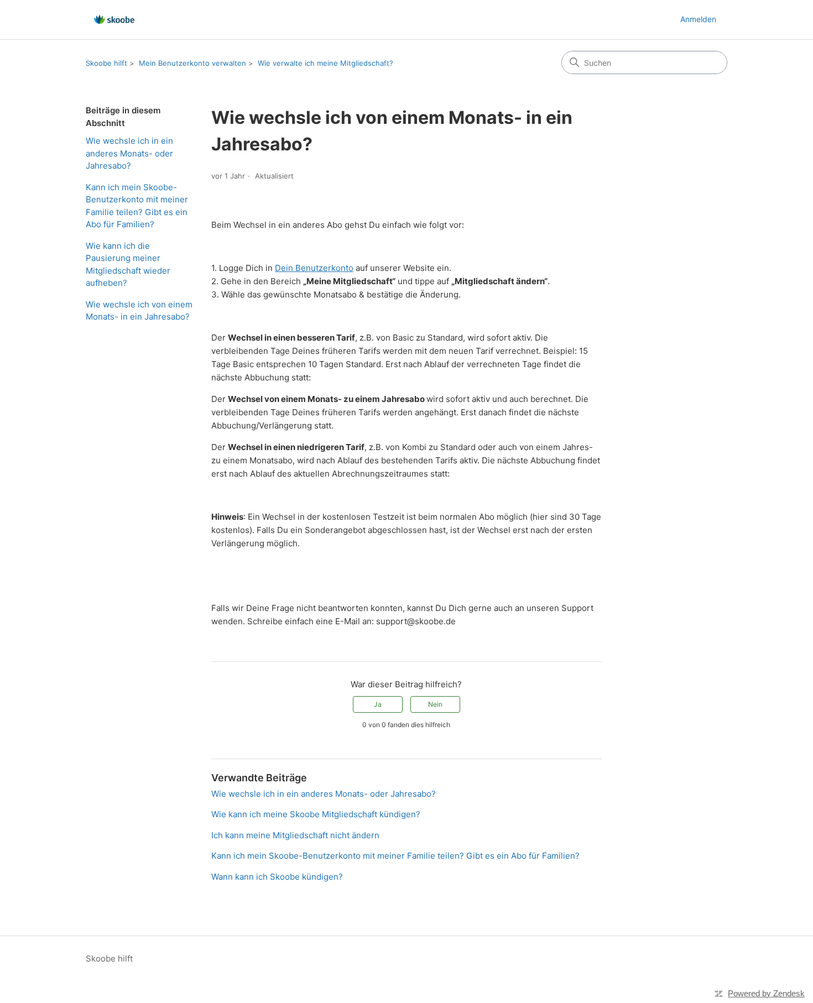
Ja (378, 704)
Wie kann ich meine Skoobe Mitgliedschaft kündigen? (315, 814)
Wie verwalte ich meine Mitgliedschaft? (325, 63)
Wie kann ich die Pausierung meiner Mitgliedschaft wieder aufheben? (128, 265)
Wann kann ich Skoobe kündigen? (277, 876)
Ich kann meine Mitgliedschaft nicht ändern (295, 835)
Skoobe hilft (106, 63)
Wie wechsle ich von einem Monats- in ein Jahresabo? (139, 310)
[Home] (114, 19)
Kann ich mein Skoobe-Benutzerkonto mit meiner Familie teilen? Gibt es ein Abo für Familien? (137, 206)
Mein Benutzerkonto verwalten (192, 63)
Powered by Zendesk (766, 993)
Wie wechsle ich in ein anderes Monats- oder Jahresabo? (129, 153)
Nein (435, 704)
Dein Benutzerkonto (314, 268)
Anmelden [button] (698, 19)
